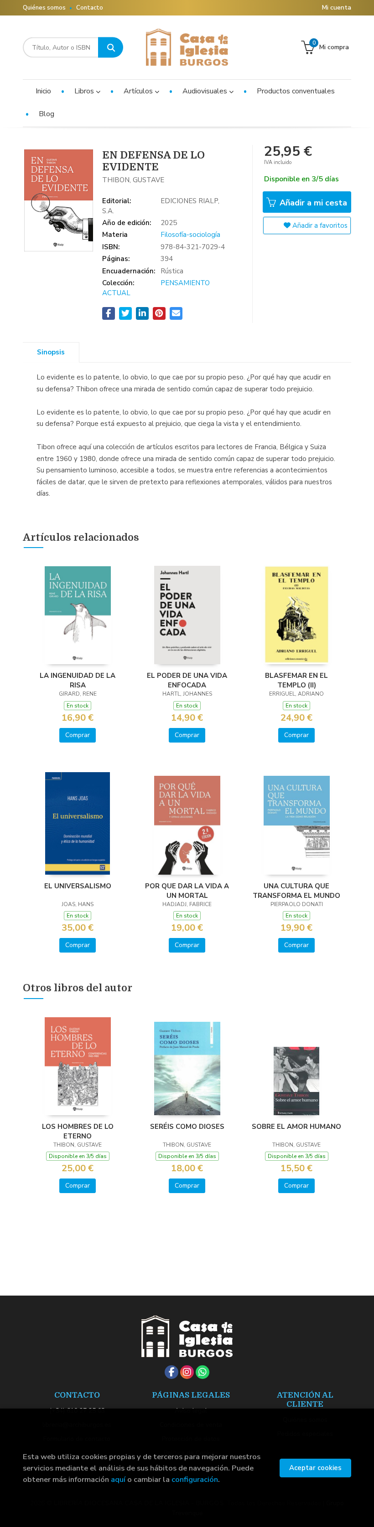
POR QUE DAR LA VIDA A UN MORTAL (187, 890)
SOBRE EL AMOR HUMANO (296, 1126)
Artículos (139, 91)
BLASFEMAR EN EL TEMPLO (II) (296, 680)
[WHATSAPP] (202, 1372)
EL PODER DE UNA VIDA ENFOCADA (187, 680)
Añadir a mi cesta (312, 202)
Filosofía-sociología (190, 234)
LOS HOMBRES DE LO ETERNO (78, 1131)
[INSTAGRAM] (187, 1372)
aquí (118, 1479)
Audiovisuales (205, 91)
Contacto (89, 8)
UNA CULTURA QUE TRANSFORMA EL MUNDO (296, 890)
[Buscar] (110, 47)
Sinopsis (51, 352)
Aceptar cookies (315, 1467)
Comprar (77, 735)
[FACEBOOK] (171, 1372)
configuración (194, 1479)
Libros (85, 91)
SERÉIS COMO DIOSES (187, 1126)
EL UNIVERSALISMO (77, 886)
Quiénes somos (44, 8)
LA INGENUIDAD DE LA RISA (77, 680)
